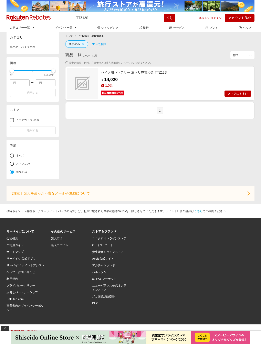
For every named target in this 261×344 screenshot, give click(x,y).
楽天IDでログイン (210, 18)
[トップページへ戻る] (29, 18)
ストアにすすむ (238, 93)
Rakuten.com (15, 299)
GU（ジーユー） (103, 245)
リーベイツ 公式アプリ (21, 258)
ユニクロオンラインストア (109, 238)
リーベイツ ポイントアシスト (25, 265)
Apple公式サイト (103, 258)
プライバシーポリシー (21, 285)
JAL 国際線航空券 (103, 296)
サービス (179, 27)
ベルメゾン (99, 272)
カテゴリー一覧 (20, 27)
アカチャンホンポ (103, 265)
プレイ (213, 27)
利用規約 (12, 278)
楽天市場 (56, 238)
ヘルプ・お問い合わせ (21, 272)
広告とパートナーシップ (22, 292)
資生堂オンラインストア (108, 251)
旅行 (146, 27)
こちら (198, 211)
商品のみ (74, 44)
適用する (32, 92)
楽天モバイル (59, 245)
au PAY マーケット (104, 278)
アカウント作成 (239, 18)
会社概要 (12, 238)
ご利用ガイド (15, 245)
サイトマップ (15, 251)
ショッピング (109, 27)
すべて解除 (99, 44)
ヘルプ (247, 27)
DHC (95, 303)
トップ (69, 36)
